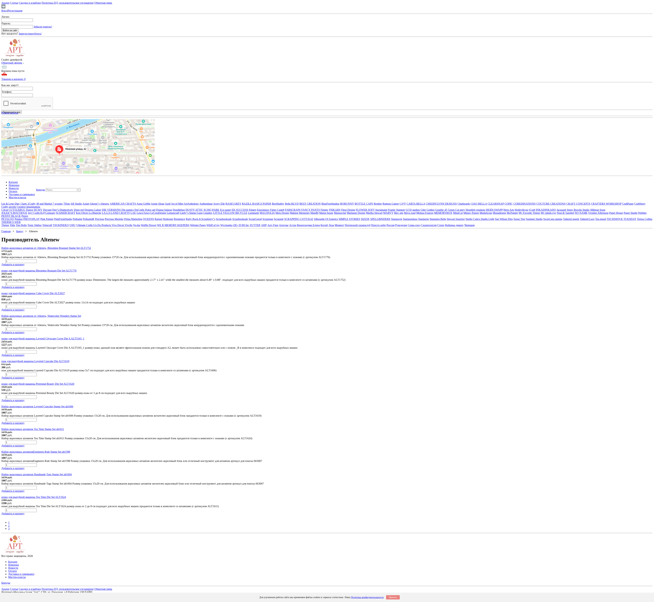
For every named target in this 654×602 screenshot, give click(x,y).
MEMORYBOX (443, 212)
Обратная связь (103, 2)
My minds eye (548, 212)
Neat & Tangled (565, 212)
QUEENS (148, 219)
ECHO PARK (211, 209)
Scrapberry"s (208, 219)
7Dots (66, 203)
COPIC (508, 203)
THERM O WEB (11, 222)
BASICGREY (233, 203)
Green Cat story (456, 209)
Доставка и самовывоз (22, 194)
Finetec (324, 209)
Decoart (47, 209)
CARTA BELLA (416, 203)
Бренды (40, 189)
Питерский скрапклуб (357, 225)
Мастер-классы (17, 197)
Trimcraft (47, 225)
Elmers (252, 209)
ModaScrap (486, 212)
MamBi (314, 212)
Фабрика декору (454, 225)
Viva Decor (118, 225)
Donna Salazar (164, 209)
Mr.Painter (512, 212)
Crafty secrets (8, 206)
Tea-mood (600, 219)
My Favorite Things (529, 212)
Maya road (410, 212)
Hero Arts (508, 209)
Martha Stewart (374, 212)
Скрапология (429, 225)
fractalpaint (381, 209)
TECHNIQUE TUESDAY (621, 219)
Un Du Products (102, 225)
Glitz (423, 209)
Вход (4, 10)
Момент (339, 225)
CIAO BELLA (479, 203)
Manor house (326, 212)
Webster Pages (198, 225)
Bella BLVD (292, 203)
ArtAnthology (191, 203)
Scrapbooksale (224, 219)
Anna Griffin (143, 203)
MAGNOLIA (267, 212)
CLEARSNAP (496, 203)
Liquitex (207, 212)
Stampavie (396, 219)
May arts (398, 212)
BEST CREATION (310, 203)
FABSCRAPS (293, 209)
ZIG (235, 225)
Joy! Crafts (34, 212)
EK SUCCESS (240, 209)
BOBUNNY (347, 203)
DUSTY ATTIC (194, 209)
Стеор (440, 225)
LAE (133, 212)
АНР (264, 225)
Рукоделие (401, 225)
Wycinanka (226, 225)
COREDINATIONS (524, 203)
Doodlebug (179, 209)
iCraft (532, 209)
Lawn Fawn (143, 212)
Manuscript (340, 212)
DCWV (38, 209)
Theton (5, 225)
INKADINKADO (546, 209)
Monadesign (499, 212)
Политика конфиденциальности (367, 597)
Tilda (12, 225)
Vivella (128, 225)
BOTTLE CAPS (364, 203)
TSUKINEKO (61, 225)
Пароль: (6, 23)
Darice (29, 209)
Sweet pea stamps (552, 219)
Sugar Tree (519, 219)
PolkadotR (88, 219)
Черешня (469, 225)
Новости (14, 188)
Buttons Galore (391, 203)
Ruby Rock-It (193, 219)
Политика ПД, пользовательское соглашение (68, 2)
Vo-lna (136, 225)
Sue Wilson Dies (504, 219)
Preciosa (99, 219)
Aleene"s (95, 203)
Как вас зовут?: (10, 85)
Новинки (14, 185)
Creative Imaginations (28, 206)
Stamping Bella (438, 219)
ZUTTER (255, 225)
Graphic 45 (441, 209)
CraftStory (639, 203)
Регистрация (15, 10)
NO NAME (581, 212)
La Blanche (95, 212)
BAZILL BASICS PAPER (256, 203)
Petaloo (19, 219)
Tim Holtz (21, 225)
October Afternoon (598, 212)
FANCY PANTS (310, 209)
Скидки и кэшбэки (30, 2)
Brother (378, 203)
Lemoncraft (173, 212)
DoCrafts (139, 209)
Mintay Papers (471, 212)
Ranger (158, 219)
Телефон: (6, 91)
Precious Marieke (114, 219)
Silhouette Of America (326, 219)
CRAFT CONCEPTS (578, 203)
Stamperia (423, 219)
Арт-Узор (272, 225)
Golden (430, 209)
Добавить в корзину (13, 264)
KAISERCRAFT (65, 212)
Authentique (206, 203)
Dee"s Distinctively (62, 209)
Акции (5, 2)
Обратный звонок (11, 62)
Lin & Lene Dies (10, 203)
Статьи (14, 2)
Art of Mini (177, 203)
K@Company (48, 212)
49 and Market (44, 203)
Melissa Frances (424, 212)
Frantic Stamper (396, 209)
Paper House (616, 212)
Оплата (13, 191)
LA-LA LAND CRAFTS (116, 212)
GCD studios (413, 209)
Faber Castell (277, 209)
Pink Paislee (46, 219)
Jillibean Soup (597, 209)
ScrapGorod (255, 219)
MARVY (388, 212)
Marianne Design (356, 212)
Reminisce (179, 219)
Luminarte (253, 212)
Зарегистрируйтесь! (30, 33)
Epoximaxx (263, 209)
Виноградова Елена (308, 225)
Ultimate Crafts (84, 225)
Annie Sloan (157, 203)
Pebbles (642, 212)
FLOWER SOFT (365, 209)
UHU (72, 225)
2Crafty (31, 203)
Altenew (104, 203)
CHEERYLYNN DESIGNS (441, 203)
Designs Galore (92, 209)
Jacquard (561, 209)
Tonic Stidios (34, 225)
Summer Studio (534, 219)
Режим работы (9, 112)
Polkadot (77, 219)
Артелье (284, 225)
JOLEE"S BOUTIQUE (14, 212)
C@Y (403, 203)
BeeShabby (278, 203)
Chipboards (463, 203)
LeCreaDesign (158, 212)
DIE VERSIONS (111, 209)
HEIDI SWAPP (494, 209)
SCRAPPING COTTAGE (298, 219)
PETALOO (7, 219)
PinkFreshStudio (63, 219)
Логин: (5, 16)
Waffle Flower (148, 225)
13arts (23, 203)
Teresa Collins (644, 219)
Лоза (331, 225)
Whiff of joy (213, 225)
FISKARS (334, 209)
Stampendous (410, 219)
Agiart (85, 203)
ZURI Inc (243, 225)
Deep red (79, 209)
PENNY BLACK (11, 216)
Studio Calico (473, 219)
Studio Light (487, 219)
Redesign (168, 219)
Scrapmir (279, 219)
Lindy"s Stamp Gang (191, 212)
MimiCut (458, 212)
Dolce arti (150, 209)
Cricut (4, 209)
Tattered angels (571, 219)
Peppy (24, 216)
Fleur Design (348, 209)
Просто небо (378, 225)
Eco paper (225, 209)
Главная (6, 231)
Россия (390, 225)
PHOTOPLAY (31, 219)
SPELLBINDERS (380, 219)
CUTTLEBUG (17, 209)
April (167, 203)
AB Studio (76, 203)
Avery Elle (219, 203)
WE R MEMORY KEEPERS (173, 225)
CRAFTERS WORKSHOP (606, 203)
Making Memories (300, 212)
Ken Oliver (82, 212)
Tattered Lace (587, 219)
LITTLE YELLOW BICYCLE (230, 212)
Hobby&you (521, 209)
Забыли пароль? (43, 26)
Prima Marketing (133, 219)
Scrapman (267, 219)
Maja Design (282, 212)
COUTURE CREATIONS (551, 203)
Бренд (19, 231)
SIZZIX (365, 219)
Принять (393, 597)
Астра (292, 225)
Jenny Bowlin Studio (578, 209)
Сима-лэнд (414, 225)
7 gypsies (58, 203)
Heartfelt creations (475, 209)
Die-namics (127, 209)
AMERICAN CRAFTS (123, 203)
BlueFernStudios (330, 203)
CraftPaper (628, 203)
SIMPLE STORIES (349, 219)
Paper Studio (630, 212)
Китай (324, 225)
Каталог (13, 182)
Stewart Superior (456, 219)
